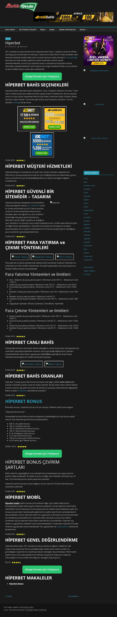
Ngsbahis (87, 239)
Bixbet (86, 207)
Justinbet (87, 228)
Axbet (86, 193)
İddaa (42, 30)
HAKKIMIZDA (89, 267)
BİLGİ (8, 39)
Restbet (86, 253)
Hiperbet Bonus (16, 583)
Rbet (85, 249)
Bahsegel (17, 102)
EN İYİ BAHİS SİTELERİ (27, 30)
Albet (85, 182)
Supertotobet (62, 526)
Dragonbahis (88, 210)
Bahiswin (87, 196)
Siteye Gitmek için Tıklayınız (42, 76)
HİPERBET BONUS (23, 401)
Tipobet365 (88, 260)
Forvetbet (74, 596)
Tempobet (22, 390)
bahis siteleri (65, 382)
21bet (8, 596)
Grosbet (87, 221)
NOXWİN (87, 242)
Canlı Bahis (10, 30)
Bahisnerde (23, 47)
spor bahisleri (33, 205)
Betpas (86, 200)
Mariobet (87, 235)
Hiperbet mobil (12, 503)
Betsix (86, 203)
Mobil (52, 30)
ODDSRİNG (88, 246)
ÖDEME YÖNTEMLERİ (67, 30)
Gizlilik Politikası (89, 271)
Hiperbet (87, 224)
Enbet (86, 214)
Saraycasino (88, 256)
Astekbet (87, 189)
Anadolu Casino (89, 185)
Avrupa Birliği (71, 57)
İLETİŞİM (87, 274)
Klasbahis (87, 231)
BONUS (82, 30)
